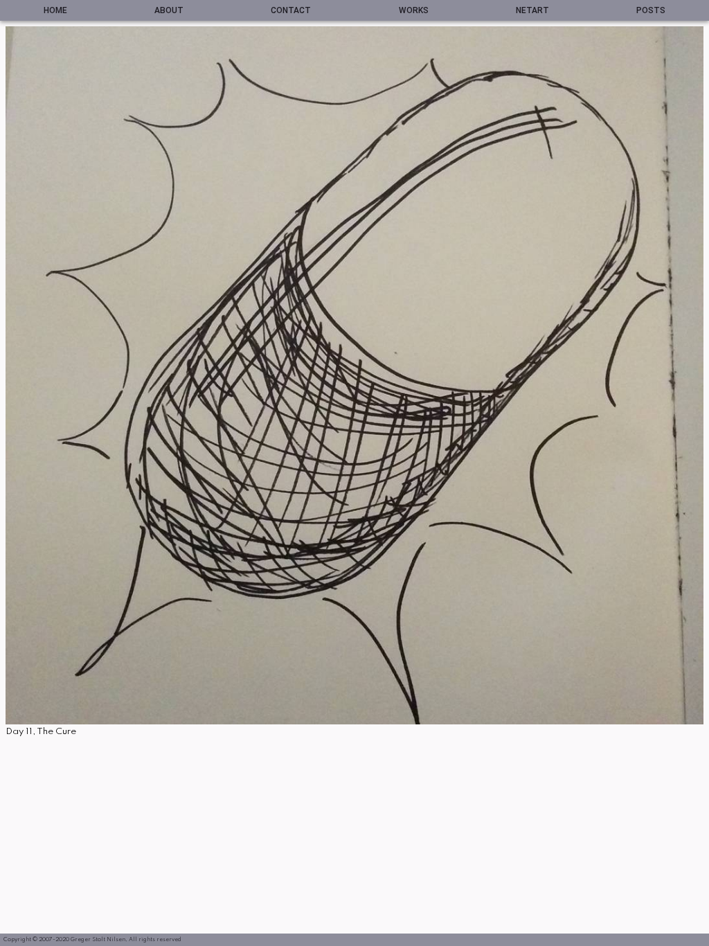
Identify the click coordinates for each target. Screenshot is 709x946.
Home (55, 10)
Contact (291, 10)
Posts (650, 10)
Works (414, 10)
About (168, 10)
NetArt (532, 10)
